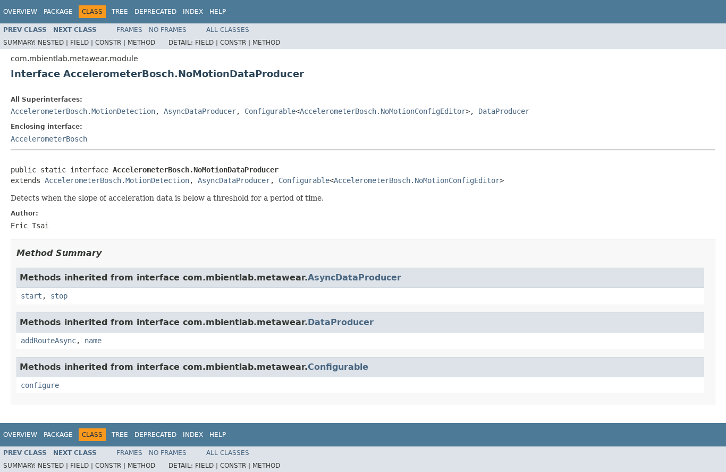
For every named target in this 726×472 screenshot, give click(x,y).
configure (40, 385)
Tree (120, 11)
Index (193, 11)
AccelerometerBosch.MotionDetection (83, 111)
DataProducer (503, 111)
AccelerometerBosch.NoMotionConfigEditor (383, 111)
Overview (20, 11)
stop (58, 296)
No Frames (168, 30)
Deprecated (155, 11)
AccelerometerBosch (49, 139)
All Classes (227, 30)
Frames (129, 30)
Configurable (270, 111)
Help (217, 11)
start (31, 296)
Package (58, 11)
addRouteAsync (48, 340)
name (93, 340)
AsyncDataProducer (200, 111)
